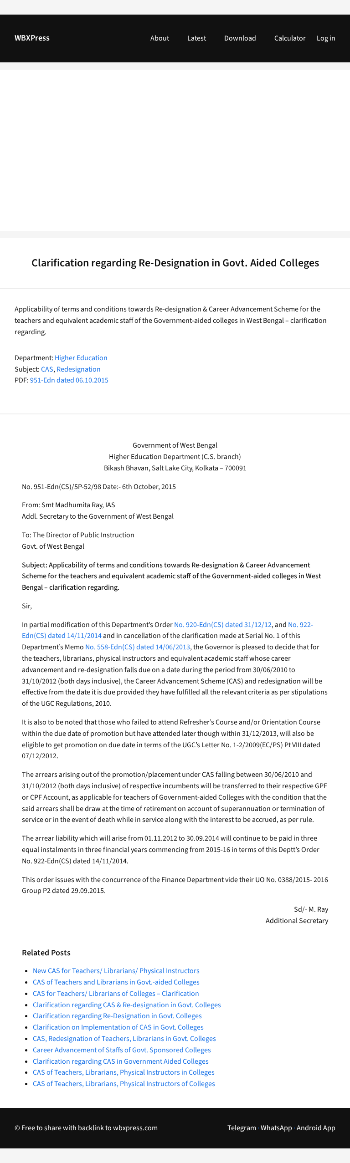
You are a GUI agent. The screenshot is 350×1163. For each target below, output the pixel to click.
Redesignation (79, 369)
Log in (326, 38)
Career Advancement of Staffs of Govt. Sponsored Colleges (122, 1050)
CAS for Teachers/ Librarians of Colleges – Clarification (116, 994)
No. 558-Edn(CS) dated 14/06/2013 (137, 647)
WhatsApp (276, 1128)
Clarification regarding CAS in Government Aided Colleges (121, 1061)
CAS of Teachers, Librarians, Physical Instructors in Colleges (124, 1072)
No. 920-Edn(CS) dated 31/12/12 (223, 625)
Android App (316, 1128)
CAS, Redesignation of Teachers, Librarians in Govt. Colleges (124, 1039)
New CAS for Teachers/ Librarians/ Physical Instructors (116, 971)
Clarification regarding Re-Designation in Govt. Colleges (117, 1016)
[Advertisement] (175, 155)
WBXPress (32, 38)
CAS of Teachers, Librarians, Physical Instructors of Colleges (124, 1084)
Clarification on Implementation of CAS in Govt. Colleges (118, 1027)
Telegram (241, 1128)
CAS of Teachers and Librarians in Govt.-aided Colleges (116, 982)
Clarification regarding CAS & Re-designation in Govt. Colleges (127, 1005)
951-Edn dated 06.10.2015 (69, 380)
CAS (47, 369)
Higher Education (81, 358)
